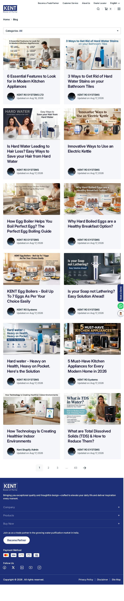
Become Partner (16, 536)
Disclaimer (100, 575)
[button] (116, 8)
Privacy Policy (83, 575)
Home (6, 19)
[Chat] (118, 313)
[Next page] (83, 463)
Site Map (113, 575)
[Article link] (31, 71)
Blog (15, 19)
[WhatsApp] (118, 306)
